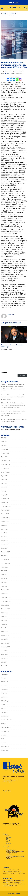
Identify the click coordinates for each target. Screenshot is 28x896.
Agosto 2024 (4, 521)
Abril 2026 (3, 445)
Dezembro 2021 (5, 643)
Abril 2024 (4, 536)
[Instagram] (20, 79)
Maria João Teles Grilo (7, 720)
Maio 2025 (4, 487)
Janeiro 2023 (4, 593)
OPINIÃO (3, 735)
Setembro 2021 (5, 654)
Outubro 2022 (5, 605)
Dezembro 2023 (5, 552)
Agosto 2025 (4, 476)
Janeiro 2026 (4, 457)
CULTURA (4, 685)
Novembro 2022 (5, 601)
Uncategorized (5, 750)
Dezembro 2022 (5, 597)
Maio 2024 (4, 533)
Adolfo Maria (4, 674)
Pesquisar (4, 372)
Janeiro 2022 (4, 639)
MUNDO (3, 723)
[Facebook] (8, 79)
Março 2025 (4, 495)
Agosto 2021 (4, 658)
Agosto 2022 (4, 612)
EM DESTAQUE (5, 704)
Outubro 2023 (5, 559)
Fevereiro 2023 (5, 590)
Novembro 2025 (5, 464)
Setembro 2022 (5, 609)
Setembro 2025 (5, 472)
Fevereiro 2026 (5, 453)
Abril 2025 (3, 491)
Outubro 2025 (5, 468)
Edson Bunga (5, 701)
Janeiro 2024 (4, 548)
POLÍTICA (4, 742)
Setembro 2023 (5, 563)
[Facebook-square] (8, 8)
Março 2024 (4, 540)
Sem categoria (5, 746)
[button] (1, 8)
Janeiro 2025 (4, 502)
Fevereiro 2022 (5, 635)
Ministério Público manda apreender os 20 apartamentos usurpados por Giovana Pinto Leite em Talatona (13, 397)
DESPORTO (4, 689)
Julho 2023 (4, 571)
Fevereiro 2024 (5, 544)
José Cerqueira (5, 716)
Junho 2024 (4, 529)
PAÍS (2, 739)
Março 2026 (4, 449)
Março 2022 (4, 631)
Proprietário (7, 791)
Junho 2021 (4, 666)
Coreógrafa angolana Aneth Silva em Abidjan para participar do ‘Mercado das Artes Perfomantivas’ (13, 413)
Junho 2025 (4, 483)
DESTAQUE (4, 693)
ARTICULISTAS (5, 682)
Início (4, 13)
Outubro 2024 (5, 514)
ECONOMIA (12, 13)
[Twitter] (11, 8)
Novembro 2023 (5, 555)
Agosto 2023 (4, 567)
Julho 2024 (4, 525)
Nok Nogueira (5, 731)
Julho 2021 (4, 662)
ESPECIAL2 (4, 712)
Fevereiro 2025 (5, 498)
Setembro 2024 (5, 517)
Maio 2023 (4, 578)
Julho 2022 (4, 616)
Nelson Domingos (6, 727)
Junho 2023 (4, 574)
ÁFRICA (3, 678)
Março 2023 (4, 586)
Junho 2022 (4, 620)
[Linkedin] (19, 8)
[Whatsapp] (17, 79)
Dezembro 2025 (5, 460)
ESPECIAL (4, 708)
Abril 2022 (3, 628)
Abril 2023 (3, 582)
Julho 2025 (4, 479)
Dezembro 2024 (5, 506)
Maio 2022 (4, 624)
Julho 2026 (4, 438)
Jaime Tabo (8, 71)
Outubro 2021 (5, 650)
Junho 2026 (4, 441)
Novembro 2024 (5, 510)
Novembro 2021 (5, 647)
